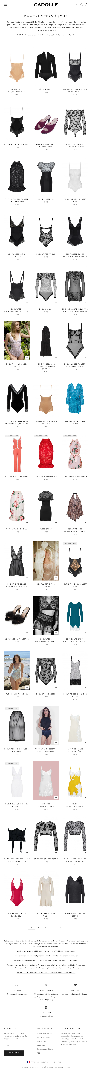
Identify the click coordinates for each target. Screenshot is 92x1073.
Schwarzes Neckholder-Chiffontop (17, 750)
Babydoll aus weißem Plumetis (17, 805)
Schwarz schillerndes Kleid (75, 695)
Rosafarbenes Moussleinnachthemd (75, 530)
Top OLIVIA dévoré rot (46, 476)
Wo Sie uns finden (44, 1037)
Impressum (41, 1045)
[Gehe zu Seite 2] (60, 927)
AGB (38, 1053)
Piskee (67, 1067)
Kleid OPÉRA (46, 529)
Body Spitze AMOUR (46, 254)
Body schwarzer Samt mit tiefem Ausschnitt (17, 423)
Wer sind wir (41, 1041)
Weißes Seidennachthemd (46, 805)
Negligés (20, 972)
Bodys (26, 972)
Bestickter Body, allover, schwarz (75, 146)
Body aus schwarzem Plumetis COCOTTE (75, 365)
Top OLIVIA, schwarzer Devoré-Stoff (17, 200)
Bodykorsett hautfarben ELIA (17, 90)
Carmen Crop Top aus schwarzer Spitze (75, 860)
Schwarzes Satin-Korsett (17, 255)
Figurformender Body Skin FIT (46, 423)
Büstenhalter (60, 35)
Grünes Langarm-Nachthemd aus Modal (75, 640)
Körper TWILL (46, 89)
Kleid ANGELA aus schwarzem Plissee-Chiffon (46, 366)
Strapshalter (70, 972)
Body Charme (46, 309)
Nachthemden (34, 972)
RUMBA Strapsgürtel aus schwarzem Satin (17, 860)
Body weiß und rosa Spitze (17, 365)
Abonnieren (13, 1053)
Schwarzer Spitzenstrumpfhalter (46, 640)
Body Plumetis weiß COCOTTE (46, 585)
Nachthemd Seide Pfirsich (46, 915)
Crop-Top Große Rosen (46, 859)
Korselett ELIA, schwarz (17, 144)
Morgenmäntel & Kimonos (56, 972)
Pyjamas (42, 972)
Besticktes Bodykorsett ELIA (75, 585)
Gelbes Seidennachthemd (75, 805)
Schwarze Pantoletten (17, 639)
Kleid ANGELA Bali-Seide (75, 476)
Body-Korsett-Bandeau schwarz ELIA (75, 90)
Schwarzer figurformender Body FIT (17, 310)
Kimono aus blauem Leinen (75, 423)
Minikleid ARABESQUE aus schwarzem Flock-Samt (75, 310)
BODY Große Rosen (46, 694)
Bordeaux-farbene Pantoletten (46, 146)
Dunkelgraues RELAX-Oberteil (75, 915)
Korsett (71, 35)
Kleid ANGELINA (46, 199)
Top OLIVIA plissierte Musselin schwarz (46, 750)
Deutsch (58, 1062)
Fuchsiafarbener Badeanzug (17, 915)
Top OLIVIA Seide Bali (17, 529)
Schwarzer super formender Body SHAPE (75, 255)
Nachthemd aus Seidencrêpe (75, 750)
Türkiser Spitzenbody (17, 694)
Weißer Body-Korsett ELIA (75, 200)
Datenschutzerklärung (45, 1049)
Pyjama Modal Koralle (17, 476)
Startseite (51, 35)
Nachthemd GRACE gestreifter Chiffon (17, 585)
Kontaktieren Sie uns (44, 1033)
